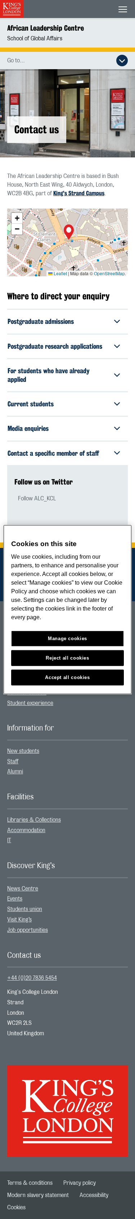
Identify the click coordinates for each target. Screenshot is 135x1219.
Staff (12, 761)
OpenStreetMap (109, 273)
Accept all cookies (67, 677)
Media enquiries (28, 428)
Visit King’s (19, 920)
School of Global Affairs (34, 38)
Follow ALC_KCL (37, 498)
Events (14, 899)
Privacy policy (79, 1183)
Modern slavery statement (38, 1195)
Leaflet (60, 273)
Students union (24, 909)
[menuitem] (67, 703)
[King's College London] (67, 1105)
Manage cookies (67, 638)
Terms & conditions (30, 1183)
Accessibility (94, 1195)
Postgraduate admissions (41, 321)
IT (9, 840)
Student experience (30, 703)
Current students (31, 403)
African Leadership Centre (45, 27)
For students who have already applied (49, 375)
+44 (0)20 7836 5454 (32, 978)
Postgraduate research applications (55, 346)
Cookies (16, 1207)
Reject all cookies (67, 657)
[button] (69, 233)
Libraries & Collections (34, 820)
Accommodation (26, 830)
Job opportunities (27, 930)
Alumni (15, 771)
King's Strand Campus (78, 193)
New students (23, 751)
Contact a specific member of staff (53, 453)
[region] (67, 610)
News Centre (22, 889)
